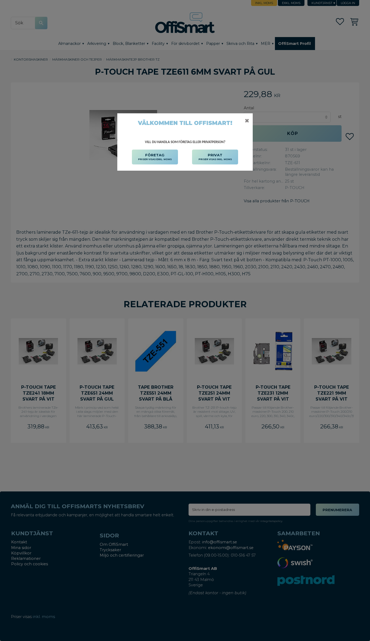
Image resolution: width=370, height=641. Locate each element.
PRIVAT (215, 157)
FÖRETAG (155, 157)
